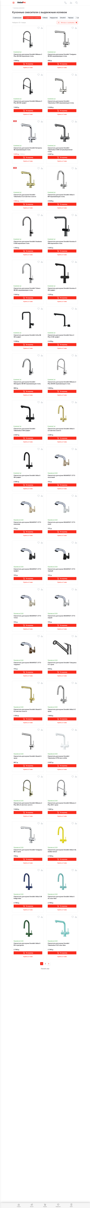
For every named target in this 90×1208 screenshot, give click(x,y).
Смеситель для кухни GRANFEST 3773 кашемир (27, 523)
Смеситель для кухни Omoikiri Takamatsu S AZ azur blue (58, 944)
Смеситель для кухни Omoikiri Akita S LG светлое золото (61, 429)
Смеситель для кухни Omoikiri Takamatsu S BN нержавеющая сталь (61, 102)
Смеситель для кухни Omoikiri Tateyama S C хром (62, 663)
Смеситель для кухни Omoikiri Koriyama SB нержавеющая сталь (28, 149)
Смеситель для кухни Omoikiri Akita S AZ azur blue (61, 897)
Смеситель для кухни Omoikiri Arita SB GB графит (27, 336)
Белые (78, 18)
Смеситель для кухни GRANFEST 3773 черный (61, 570)
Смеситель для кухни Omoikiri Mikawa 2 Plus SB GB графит (28, 102)
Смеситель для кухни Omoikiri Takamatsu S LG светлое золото (25, 195)
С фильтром (17, 18)
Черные (70, 18)
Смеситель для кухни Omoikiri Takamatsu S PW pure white (58, 757)
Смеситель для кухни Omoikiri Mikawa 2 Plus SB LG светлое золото (28, 804)
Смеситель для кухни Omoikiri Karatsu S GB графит (62, 289)
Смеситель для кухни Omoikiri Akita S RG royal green (27, 944)
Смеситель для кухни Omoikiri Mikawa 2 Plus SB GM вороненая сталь (28, 55)
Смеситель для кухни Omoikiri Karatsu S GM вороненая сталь (62, 242)
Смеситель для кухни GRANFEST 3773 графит (27, 570)
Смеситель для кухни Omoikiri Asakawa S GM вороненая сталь (28, 242)
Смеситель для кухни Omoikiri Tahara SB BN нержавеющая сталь (27, 289)
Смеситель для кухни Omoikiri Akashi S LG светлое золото (27, 710)
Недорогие (54, 18)
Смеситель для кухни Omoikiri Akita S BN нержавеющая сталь (61, 195)
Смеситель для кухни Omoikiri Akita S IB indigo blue (28, 897)
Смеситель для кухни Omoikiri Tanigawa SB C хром (28, 850)
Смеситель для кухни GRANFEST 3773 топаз (27, 617)
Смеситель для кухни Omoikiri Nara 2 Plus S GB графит (61, 336)
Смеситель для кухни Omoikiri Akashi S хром (27, 757)
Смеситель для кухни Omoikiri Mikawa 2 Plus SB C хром (62, 804)
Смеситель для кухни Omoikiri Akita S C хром (62, 710)
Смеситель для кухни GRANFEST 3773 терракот (27, 663)
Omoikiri (63, 18)
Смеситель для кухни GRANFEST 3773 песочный (61, 476)
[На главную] (21, 2)
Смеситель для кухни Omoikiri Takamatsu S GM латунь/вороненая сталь (60, 149)
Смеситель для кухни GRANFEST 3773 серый (61, 617)
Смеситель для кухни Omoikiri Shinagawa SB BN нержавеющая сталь (27, 383)
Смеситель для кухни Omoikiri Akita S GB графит (27, 476)
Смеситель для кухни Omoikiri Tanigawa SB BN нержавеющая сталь (62, 55)
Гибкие (45, 18)
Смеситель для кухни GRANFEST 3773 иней (61, 523)
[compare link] (71, 2)
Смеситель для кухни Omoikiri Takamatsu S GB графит (24, 429)
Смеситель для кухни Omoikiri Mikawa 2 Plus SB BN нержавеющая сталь (62, 383)
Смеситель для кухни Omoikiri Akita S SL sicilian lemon (62, 850)
